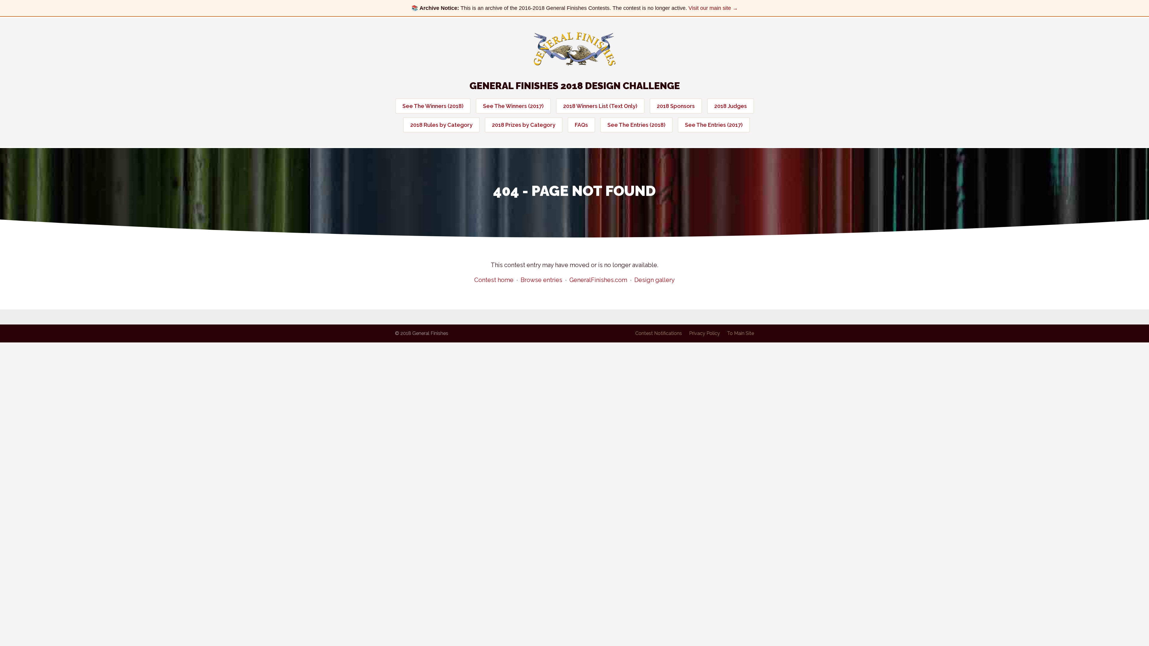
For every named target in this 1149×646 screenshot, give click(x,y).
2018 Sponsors (676, 106)
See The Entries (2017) (714, 125)
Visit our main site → (713, 8)
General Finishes (574, 49)
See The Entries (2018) (636, 125)
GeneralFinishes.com (598, 280)
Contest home (493, 280)
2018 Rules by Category (441, 125)
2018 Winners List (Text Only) (600, 106)
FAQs (581, 125)
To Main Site (740, 333)
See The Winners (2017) (513, 106)
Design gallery (654, 280)
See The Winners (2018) (432, 106)
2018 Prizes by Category (523, 125)
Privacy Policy (704, 333)
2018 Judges (730, 106)
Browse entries (541, 280)
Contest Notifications (658, 333)
